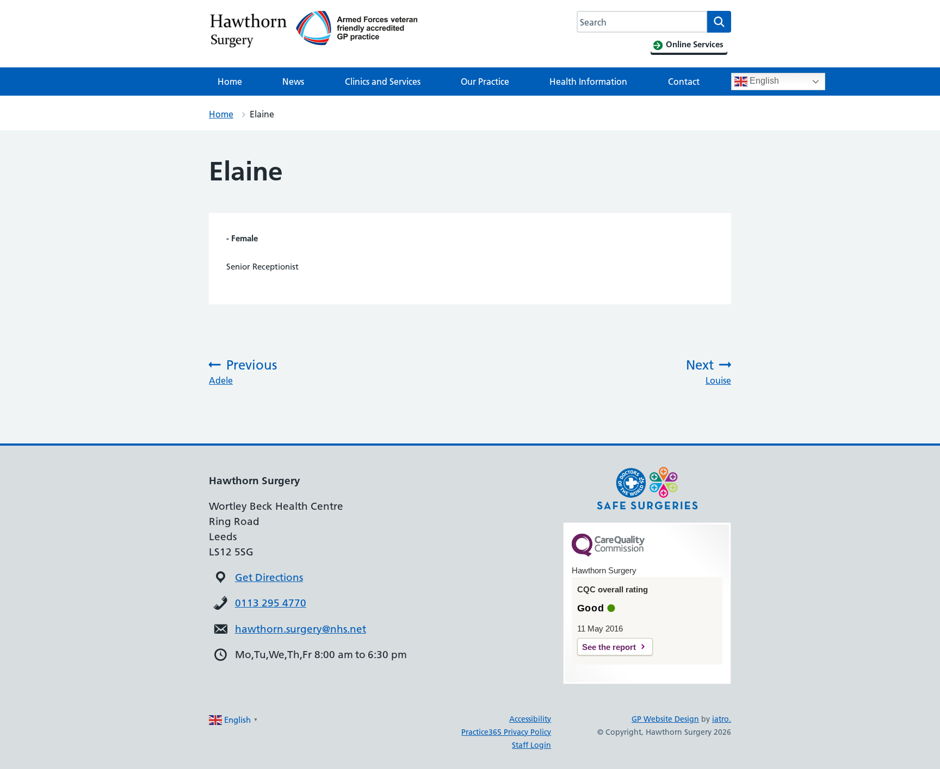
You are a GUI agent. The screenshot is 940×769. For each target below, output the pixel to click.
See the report (609, 647)
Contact (684, 81)
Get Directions (269, 577)
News (293, 81)
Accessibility (530, 719)
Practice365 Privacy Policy (506, 732)
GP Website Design (665, 719)
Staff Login (531, 745)
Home (230, 81)
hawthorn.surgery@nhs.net (300, 629)
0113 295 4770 (270, 603)
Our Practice (485, 81)
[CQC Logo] (608, 553)
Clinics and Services (382, 81)
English (763, 80)
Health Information (588, 81)
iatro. (721, 719)
